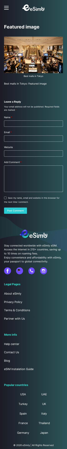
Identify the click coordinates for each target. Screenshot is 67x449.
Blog (7, 360)
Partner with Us (14, 318)
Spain (23, 413)
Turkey (23, 404)
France (23, 423)
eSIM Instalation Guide (19, 369)
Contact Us (11, 352)
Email (8, 132)
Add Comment (13, 162)
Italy (44, 413)
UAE (44, 394)
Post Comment (15, 210)
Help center (11, 344)
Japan (44, 432)
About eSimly (12, 293)
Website (8, 147)
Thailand (44, 423)
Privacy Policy (13, 302)
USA (23, 394)
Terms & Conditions (17, 310)
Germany (23, 432)
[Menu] (6, 7)
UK (44, 404)
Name (8, 117)
